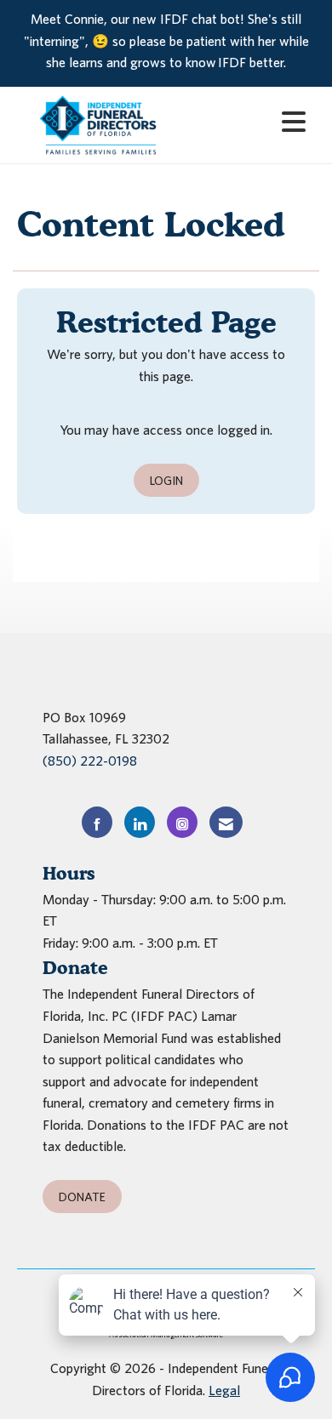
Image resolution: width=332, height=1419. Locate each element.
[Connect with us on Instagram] (182, 822)
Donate (82, 1196)
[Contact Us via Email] (226, 822)
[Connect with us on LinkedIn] (139, 822)
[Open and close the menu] (249, 122)
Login (166, 480)
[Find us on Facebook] (97, 822)
